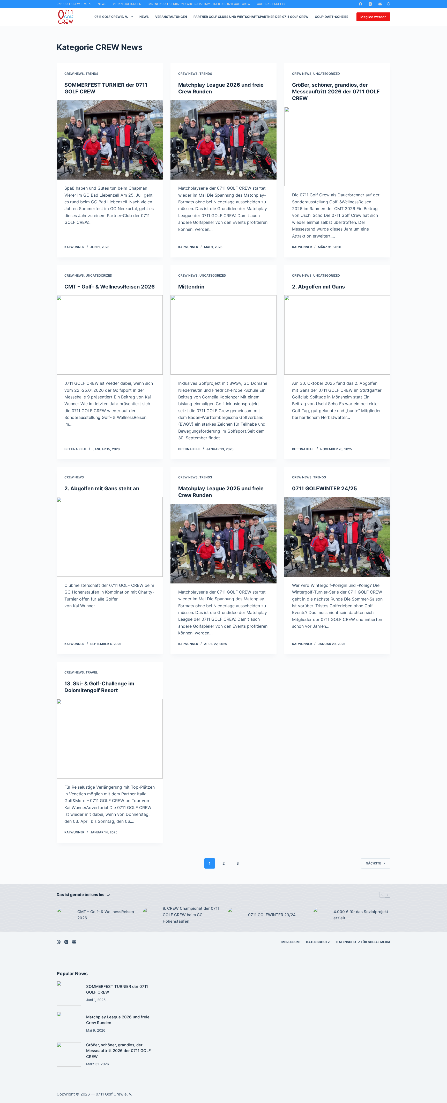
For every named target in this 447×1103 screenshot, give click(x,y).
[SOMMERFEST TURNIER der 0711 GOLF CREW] (110, 140)
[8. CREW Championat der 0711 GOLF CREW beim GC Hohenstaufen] (150, 915)
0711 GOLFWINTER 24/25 (324, 488)
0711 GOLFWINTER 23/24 (272, 914)
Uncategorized (326, 74)
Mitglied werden (373, 17)
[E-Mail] (380, 4)
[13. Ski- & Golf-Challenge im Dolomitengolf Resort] (110, 739)
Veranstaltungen (127, 4)
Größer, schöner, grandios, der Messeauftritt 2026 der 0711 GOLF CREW (336, 91)
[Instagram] (370, 4)
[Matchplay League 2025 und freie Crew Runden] (223, 543)
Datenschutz (318, 942)
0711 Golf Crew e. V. (72, 4)
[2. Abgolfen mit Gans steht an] (110, 537)
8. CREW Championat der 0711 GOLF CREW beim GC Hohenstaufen (191, 915)
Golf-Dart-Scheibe (271, 4)
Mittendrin (191, 287)
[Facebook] (360, 4)
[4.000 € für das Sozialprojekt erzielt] (320, 915)
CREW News (74, 74)
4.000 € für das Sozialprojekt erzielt (360, 915)
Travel (92, 672)
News (102, 4)
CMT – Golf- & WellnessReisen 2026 (109, 287)
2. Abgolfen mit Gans (318, 287)
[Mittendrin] (223, 335)
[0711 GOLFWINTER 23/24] (235, 915)
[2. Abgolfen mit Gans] (337, 335)
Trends (92, 74)
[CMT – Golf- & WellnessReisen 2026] (110, 335)
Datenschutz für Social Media (363, 942)
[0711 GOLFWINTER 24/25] (337, 537)
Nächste (373, 863)
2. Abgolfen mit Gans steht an (101, 488)
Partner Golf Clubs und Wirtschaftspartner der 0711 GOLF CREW (199, 4)
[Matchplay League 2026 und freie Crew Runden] (223, 140)
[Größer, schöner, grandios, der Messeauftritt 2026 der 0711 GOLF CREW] (337, 147)
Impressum (290, 942)
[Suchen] (388, 4)
